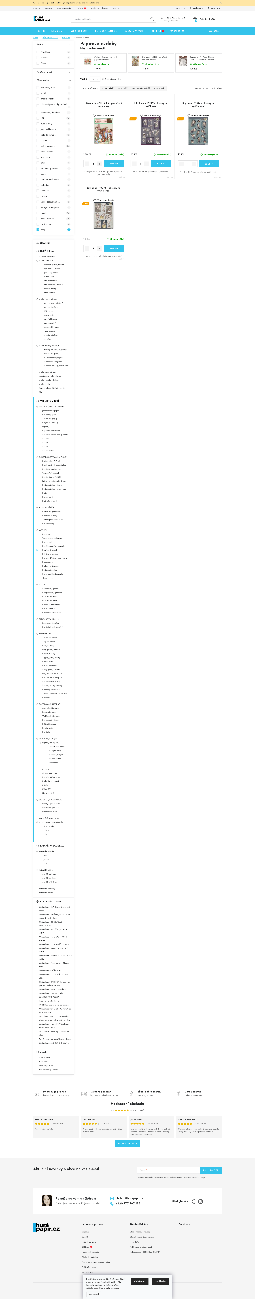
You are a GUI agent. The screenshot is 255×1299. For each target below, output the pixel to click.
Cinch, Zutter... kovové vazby (51, 822)
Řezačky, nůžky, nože (51, 777)
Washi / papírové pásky (52, 538)
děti (55, 118)
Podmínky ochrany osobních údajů (96, 1262)
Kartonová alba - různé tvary (54, 489)
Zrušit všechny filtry (113, 79)
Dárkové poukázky (46, 256)
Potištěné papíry (49, 414)
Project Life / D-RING (51, 461)
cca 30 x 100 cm (49, 882)
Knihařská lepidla (46, 892)
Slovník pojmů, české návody (142, 1237)
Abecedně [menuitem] (159, 88)
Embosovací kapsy (49, 811)
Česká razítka (44, 384)
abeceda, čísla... (55, 87)
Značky (44, 1051)
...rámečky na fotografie (52, 361)
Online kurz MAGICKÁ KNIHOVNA (54, 1043)
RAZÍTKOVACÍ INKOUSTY (50, 704)
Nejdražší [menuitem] (123, 88)
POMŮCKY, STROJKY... (48, 738)
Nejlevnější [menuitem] (108, 88)
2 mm (44, 863)
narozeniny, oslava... (55, 168)
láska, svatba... (55, 151)
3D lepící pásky (55, 750)
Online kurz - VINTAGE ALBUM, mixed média (55, 957)
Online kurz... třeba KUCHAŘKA (52, 989)
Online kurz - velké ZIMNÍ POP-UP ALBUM (53, 939)
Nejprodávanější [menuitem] (141, 88)
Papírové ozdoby (50, 550)
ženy (55, 229)
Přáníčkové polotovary (51, 511)
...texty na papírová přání (52, 303)
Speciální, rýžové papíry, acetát (55, 434)
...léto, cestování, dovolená (53, 284)
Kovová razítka (48, 608)
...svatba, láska (48, 276)
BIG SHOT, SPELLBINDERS (50, 799)
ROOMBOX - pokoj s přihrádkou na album (54, 1033)
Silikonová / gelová (50, 588)
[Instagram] (200, 1201)
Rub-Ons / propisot (50, 554)
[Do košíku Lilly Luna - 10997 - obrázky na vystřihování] (161, 163)
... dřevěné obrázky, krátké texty (55, 365)
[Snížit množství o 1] (87, 163)
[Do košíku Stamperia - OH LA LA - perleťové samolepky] (114, 163)
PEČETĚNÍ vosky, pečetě (49, 818)
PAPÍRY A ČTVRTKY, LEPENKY (51, 406)
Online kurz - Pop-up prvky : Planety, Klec (54, 965)
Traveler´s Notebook (50, 473)
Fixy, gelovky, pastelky (51, 649)
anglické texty (55, 98)
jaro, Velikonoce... (55, 129)
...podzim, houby (49, 288)
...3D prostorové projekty (52, 357)
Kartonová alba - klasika (52, 485)
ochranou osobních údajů (194, 1177)
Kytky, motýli (47, 542)
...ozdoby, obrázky (50, 335)
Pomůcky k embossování (52, 627)
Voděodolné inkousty (51, 716)
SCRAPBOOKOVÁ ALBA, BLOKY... (53, 457)
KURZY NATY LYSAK (50, 901)
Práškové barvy (48, 653)
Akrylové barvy (48, 641)
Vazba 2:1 (46, 830)
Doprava (36, 8)
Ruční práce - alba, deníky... (50, 376)
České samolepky (46, 260)
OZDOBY (43, 530)
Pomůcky (46, 697)
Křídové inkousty (49, 724)
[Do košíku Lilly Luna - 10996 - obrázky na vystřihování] (114, 248)
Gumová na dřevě (50, 596)
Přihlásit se (210, 1170)
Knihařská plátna (46, 870)
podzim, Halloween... (55, 179)
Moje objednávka (64, 8)
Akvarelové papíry (49, 418)
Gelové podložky (49, 665)
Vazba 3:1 (46, 834)
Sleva (55, 63)
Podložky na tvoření (50, 781)
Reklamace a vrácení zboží (141, 1247)
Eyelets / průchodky (50, 566)
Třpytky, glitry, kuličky (51, 657)
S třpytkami (53, 762)
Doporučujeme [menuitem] (90, 88)
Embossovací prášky (50, 623)
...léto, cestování (49, 323)
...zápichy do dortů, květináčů (54, 349)
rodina (55, 196)
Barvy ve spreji (48, 645)
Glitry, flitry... (47, 578)
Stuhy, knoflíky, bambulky (52, 574)
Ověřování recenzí (89, 1267)
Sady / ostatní (48, 450)
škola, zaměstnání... (55, 201)
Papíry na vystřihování (51, 430)
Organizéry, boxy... (50, 773)
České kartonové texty (48, 299)
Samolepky (46, 534)
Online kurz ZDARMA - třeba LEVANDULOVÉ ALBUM (51, 995)
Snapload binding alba (51, 469)
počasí (55, 173)
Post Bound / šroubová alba (54, 465)
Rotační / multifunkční (51, 604)
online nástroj (112, 1287)
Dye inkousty (47, 728)
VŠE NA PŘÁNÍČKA (47, 507)
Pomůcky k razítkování (51, 612)
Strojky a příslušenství (51, 803)
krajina (55, 140)
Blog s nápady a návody (140, 1231)
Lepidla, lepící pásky (50, 742)
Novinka (55, 57)
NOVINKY (45, 243)
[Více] (214, 31)
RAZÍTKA (43, 584)
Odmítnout (139, 1281)
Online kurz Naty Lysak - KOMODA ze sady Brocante (55, 1010)
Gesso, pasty (47, 661)
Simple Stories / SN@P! (52, 477)
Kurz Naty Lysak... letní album (51, 1001)
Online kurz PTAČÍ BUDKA (50, 970)
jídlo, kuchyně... (55, 134)
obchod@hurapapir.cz (129, 1198)
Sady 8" (45, 442)
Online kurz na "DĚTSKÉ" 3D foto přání (53, 976)
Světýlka (45, 785)
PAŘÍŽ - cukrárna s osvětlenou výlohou (55, 1039)
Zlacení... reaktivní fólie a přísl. (55, 693)
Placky (41, 392)
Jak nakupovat (87, 1272)
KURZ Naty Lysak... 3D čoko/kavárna (54, 1016)
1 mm (44, 855)
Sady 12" (46, 438)
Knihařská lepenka (46, 851)
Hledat (152, 19)
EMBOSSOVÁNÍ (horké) (49, 619)
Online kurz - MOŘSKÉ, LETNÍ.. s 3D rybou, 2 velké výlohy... (54, 916)
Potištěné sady (48, 523)
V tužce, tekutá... (55, 758)
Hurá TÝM (134, 1242)
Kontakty (48, 8)
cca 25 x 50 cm (49, 874)
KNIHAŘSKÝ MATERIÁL (52, 845)
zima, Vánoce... (55, 218)
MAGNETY (46, 789)
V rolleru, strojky (56, 754)
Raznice (45, 769)
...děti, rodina (48, 311)
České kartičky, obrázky (49, 380)
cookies (101, 1279)
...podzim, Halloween (51, 327)
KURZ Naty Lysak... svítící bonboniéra (54, 1005)
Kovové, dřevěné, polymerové (54, 558)
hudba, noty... (55, 123)
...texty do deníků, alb (51, 307)
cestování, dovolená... (55, 112)
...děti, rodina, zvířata (51, 268)
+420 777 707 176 (174, 17)
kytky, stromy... (55, 146)
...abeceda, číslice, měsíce (53, 264)
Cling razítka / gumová (52, 592)
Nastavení (94, 1294)
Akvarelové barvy (49, 637)
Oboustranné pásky (57, 746)
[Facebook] (194, 1201)
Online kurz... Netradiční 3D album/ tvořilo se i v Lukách (54, 1026)
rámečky (55, 190)
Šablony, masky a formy (52, 685)
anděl (55, 93)
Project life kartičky (50, 422)
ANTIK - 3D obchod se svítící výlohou (54, 1020)
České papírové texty (47, 372)
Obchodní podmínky (90, 1257)
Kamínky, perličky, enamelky (53, 546)
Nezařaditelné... (48, 793)
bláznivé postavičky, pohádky (55, 105)
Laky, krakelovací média (52, 673)
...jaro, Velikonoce (49, 280)
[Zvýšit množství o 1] (99, 163)
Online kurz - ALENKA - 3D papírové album (54, 909)
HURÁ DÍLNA (47, 251)
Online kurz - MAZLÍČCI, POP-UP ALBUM (53, 931)
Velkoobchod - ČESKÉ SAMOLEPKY (145, 1252)
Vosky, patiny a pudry (51, 669)
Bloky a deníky (48, 497)
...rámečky (46, 339)
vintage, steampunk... (55, 207)
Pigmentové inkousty (50, 720)
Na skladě (55, 52)
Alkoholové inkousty (50, 708)
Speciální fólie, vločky (51, 681)
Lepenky (45, 426)
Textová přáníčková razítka (53, 519)
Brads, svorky (48, 562)
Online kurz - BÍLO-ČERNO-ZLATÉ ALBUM (53, 950)
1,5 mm (45, 859)
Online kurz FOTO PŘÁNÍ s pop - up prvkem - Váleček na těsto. (54, 984)
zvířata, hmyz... (55, 224)
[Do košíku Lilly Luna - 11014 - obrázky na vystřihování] (209, 163)
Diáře (44, 493)
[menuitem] (40, 31)
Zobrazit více (127, 1143)
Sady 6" (45, 446)
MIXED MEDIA (45, 633)
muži (55, 162)
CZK (181, 8)
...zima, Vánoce (48, 292)
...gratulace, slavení (50, 272)
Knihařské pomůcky (47, 888)
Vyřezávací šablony (50, 807)
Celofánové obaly (49, 515)
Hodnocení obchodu (100, 8)
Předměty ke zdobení (51, 689)
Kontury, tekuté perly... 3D (53, 677)
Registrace (215, 8)
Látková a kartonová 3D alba (54, 481)
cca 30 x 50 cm (49, 878)
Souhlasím (160, 1281)
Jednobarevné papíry (50, 410)
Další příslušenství (49, 501)
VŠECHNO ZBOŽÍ (49, 401)
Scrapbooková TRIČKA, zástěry (52, 388)
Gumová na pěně (49, 600)
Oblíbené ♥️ (81, 8)
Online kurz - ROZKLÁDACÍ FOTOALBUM (50, 924)
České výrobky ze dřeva (49, 345)
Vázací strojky (48, 826)
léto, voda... (55, 157)
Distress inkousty (49, 712)
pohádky (55, 185)
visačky (55, 212)
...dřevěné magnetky (50, 353)
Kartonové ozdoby (50, 570)
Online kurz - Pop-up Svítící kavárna (54, 944)
